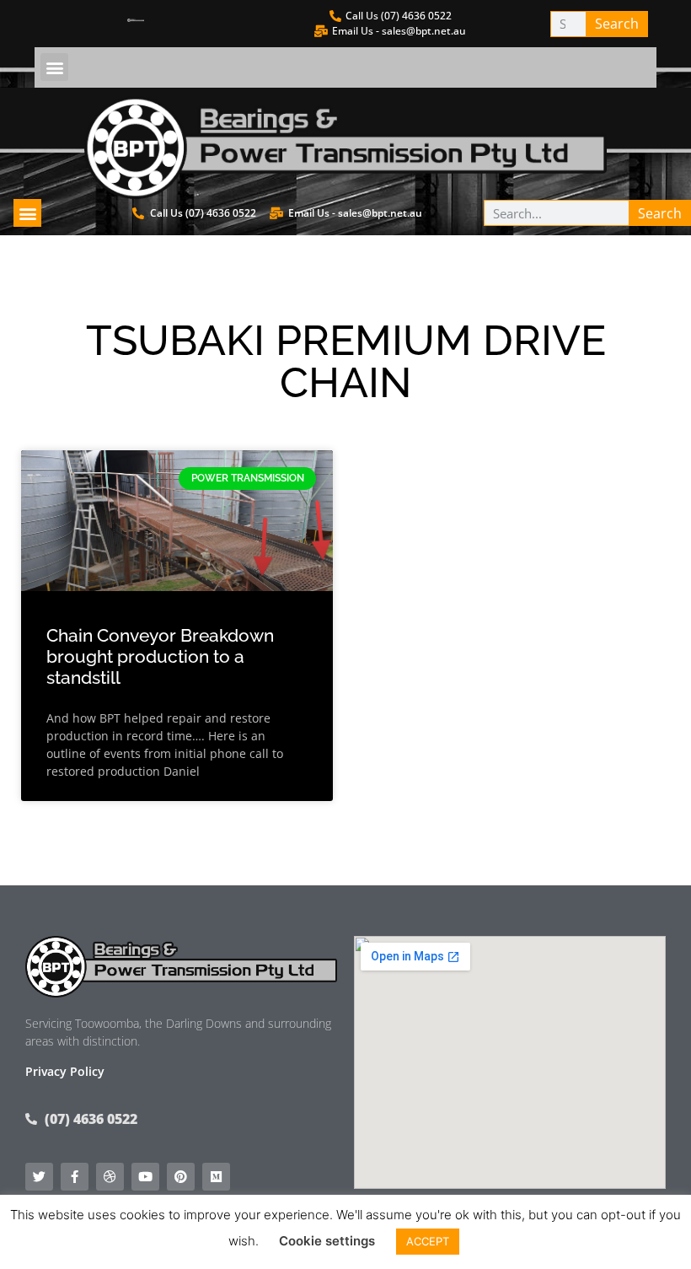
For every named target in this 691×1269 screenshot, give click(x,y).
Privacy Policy (64, 1071)
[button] (54, 67)
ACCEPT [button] (427, 1241)
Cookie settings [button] (327, 1241)
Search (617, 23)
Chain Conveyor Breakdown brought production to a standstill (160, 656)
